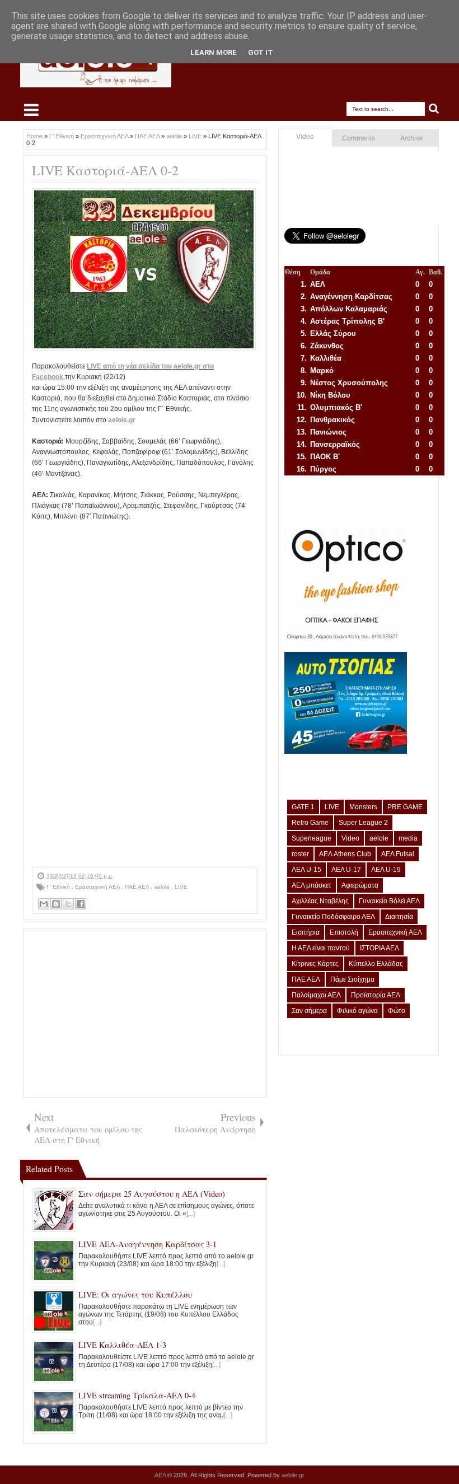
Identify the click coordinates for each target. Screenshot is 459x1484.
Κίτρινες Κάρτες (315, 964)
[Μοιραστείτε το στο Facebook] (80, 903)
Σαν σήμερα (309, 1011)
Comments (358, 138)
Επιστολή (344, 932)
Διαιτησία (399, 917)
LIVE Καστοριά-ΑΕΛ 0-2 (105, 170)
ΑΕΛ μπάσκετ (311, 885)
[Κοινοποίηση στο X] (68, 903)
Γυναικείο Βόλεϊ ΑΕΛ (389, 901)
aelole (162, 887)
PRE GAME (405, 807)
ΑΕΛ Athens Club (345, 854)
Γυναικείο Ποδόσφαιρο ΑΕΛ (333, 917)
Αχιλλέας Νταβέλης (320, 901)
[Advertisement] (145, 1013)
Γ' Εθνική (59, 887)
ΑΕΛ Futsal (397, 854)
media (408, 838)
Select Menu (31, 110)
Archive (411, 138)
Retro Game (310, 823)
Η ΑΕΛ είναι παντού (321, 948)
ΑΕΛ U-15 (306, 870)
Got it (260, 52)
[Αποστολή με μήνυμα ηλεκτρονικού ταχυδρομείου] (43, 903)
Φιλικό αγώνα (357, 1011)
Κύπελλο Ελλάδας (376, 964)
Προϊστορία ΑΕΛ (375, 995)
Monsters (363, 807)
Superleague (311, 838)
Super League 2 (363, 823)
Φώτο (396, 1011)
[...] (190, 1213)
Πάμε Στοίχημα (352, 979)
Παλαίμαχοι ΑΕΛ (316, 995)
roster (300, 854)
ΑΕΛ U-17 (346, 870)
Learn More (213, 52)
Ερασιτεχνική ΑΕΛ (98, 887)
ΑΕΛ (160, 1475)
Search (434, 108)
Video (305, 137)
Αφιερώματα (359, 885)
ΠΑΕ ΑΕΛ (138, 887)
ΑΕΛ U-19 (386, 870)
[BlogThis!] (56, 903)
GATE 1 (303, 807)
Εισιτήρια (306, 932)
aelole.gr (121, 420)
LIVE (181, 887)
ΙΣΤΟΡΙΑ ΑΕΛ (379, 948)
